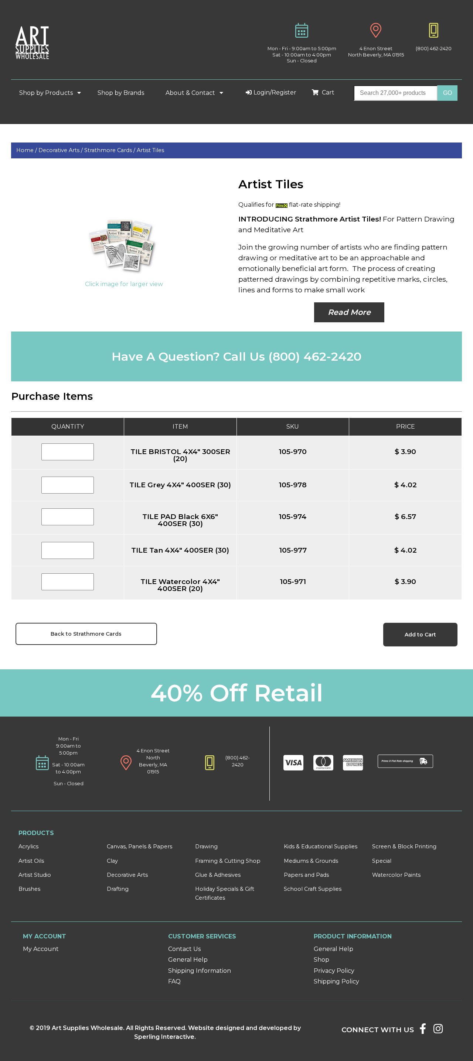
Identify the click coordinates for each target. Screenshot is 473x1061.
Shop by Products (46, 92)
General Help (188, 959)
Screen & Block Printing (404, 846)
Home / (27, 150)
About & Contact (191, 92)
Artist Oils (31, 861)
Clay (112, 861)
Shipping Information (199, 970)
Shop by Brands (124, 92)
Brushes (29, 889)
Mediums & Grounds (311, 861)
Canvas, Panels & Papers (139, 846)
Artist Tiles (150, 150)
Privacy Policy (334, 970)
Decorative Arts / (61, 150)
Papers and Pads (306, 875)
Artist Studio (34, 875)
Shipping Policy (336, 981)
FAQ (174, 981)
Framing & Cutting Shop (228, 861)
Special (381, 861)
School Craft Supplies (312, 889)
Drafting (118, 889)
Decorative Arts (127, 875)
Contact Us (184, 948)
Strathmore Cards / (110, 150)
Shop (321, 959)
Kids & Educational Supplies (320, 846)
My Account (41, 948)
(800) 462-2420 (434, 48)
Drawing (206, 846)
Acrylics (28, 846)
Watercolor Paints (396, 875)
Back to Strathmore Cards (86, 634)
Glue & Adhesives (218, 875)
